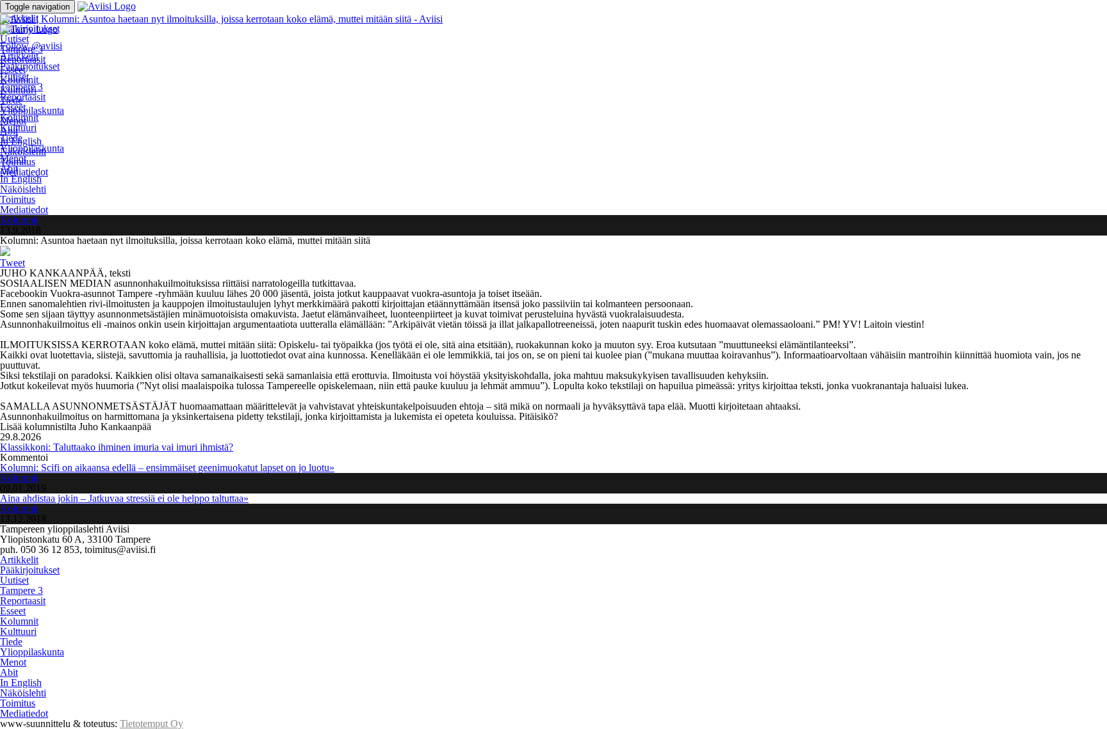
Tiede (11, 137)
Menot (13, 158)
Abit (9, 168)
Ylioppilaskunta (32, 110)
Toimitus (17, 199)
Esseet (13, 107)
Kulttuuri (18, 127)
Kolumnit (19, 117)
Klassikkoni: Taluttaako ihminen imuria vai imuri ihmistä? (116, 447)
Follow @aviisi (31, 45)
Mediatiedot (24, 171)
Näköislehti (23, 189)
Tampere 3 (21, 86)
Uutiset (14, 38)
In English (21, 178)
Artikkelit (19, 56)
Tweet (12, 262)
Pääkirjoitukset (30, 66)
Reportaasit (22, 97)
